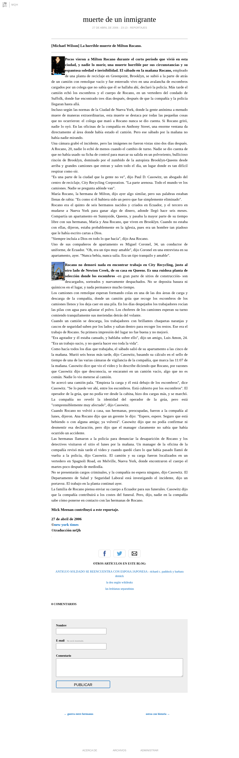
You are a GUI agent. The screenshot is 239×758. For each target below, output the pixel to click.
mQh (14, 4)
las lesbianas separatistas (119, 588)
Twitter (119, 553)
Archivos (119, 750)
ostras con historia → (158, 714)
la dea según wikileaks (119, 582)
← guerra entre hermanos (78, 714)
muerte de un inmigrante (119, 19)
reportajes (138, 27)
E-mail (70, 640)
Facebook (105, 553)
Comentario (63, 655)
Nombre (61, 625)
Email (134, 553)
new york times (66, 524)
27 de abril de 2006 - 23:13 (110, 27)
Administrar (149, 750)
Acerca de (89, 750)
